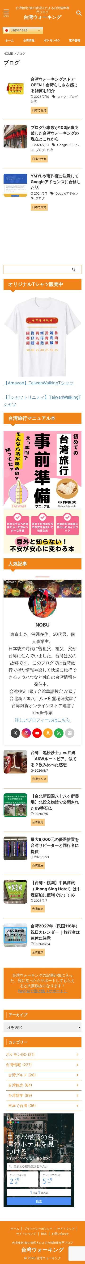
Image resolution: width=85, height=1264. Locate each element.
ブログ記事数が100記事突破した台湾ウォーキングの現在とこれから (55, 133)
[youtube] (37, 733)
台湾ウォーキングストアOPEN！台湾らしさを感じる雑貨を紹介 (54, 85)
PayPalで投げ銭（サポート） (43, 991)
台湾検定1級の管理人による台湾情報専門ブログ (42, 1242)
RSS (44, 1233)
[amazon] (48, 733)
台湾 (34, 101)
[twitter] (15, 733)
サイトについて (26, 1233)
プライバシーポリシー (38, 1228)
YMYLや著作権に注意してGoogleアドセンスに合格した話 (56, 182)
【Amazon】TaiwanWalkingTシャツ (39, 382)
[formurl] (69, 733)
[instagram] (26, 733)
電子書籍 (74, 40)
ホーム (9, 40)
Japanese (18, 30)
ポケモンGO (52, 40)
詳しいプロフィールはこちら (42, 719)
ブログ (73, 96)
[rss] (59, 733)
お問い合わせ (60, 1233)
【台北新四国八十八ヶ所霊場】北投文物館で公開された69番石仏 (55, 802)
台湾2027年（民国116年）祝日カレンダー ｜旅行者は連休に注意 (55, 932)
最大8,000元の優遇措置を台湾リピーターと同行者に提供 (55, 845)
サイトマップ (65, 1228)
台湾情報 (28, 40)
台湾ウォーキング (42, 17)
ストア (62, 96)
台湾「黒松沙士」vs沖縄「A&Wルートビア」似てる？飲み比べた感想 (53, 758)
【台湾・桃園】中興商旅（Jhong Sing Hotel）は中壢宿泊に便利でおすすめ (56, 888)
